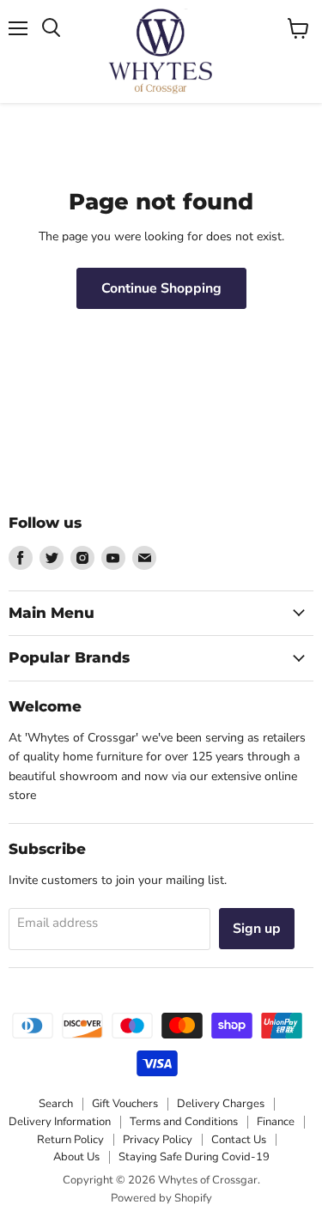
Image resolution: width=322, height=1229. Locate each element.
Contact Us (238, 1139)
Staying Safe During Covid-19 (194, 1157)
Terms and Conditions (184, 1121)
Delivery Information (60, 1121)
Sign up (257, 928)
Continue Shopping (161, 288)
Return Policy (70, 1139)
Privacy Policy (157, 1139)
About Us (76, 1157)
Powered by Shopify (161, 1198)
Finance (276, 1121)
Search (56, 1103)
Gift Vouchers (125, 1103)
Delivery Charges (220, 1103)
